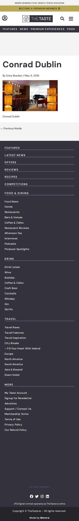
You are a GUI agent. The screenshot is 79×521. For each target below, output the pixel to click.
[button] (62, 18)
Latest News (15, 155)
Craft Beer (11, 288)
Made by (39, 517)
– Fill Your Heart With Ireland (22, 348)
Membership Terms (16, 414)
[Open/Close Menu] (71, 19)
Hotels (8, 206)
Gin (7, 304)
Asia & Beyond (14, 369)
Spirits (9, 309)
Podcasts (10, 243)
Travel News (12, 327)
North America (14, 359)
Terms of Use (13, 419)
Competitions (16, 184)
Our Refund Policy (16, 430)
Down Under (12, 374)
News (24, 29)
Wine (8, 272)
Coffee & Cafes (14, 222)
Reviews (11, 169)
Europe (9, 353)
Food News (11, 201)
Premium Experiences (48, 29)
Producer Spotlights (17, 249)
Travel (10, 319)
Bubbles (10, 277)
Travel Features (14, 332)
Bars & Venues (14, 217)
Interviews (11, 238)
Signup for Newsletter (18, 398)
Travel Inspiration (15, 337)
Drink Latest (12, 267)
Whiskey (10, 298)
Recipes (11, 176)
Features (10, 29)
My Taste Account (16, 392)
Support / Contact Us (18, 408)
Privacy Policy (13, 424)
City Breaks (12, 343)
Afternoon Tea (13, 233)
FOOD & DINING (17, 193)
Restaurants (12, 212)
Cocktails (10, 293)
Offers (10, 162)
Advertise (11, 403)
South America (14, 364)
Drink (9, 258)
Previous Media (10, 128)
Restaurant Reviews (17, 228)
